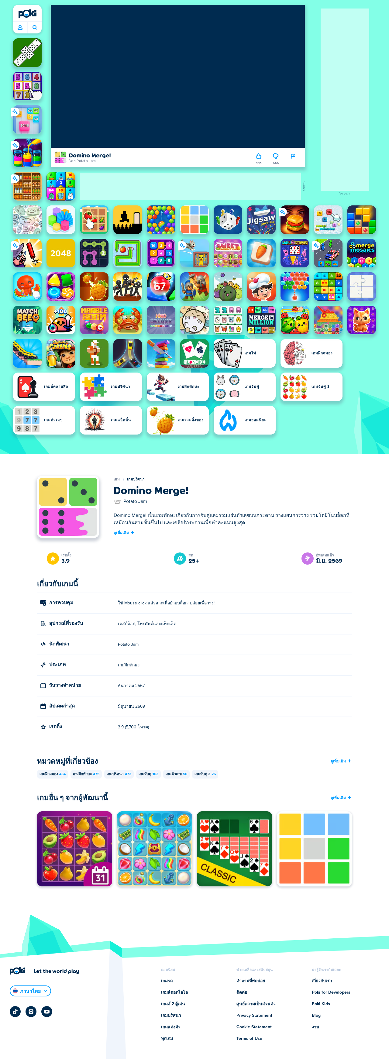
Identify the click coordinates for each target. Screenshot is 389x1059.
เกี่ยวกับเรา (322, 981)
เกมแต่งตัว (171, 1027)
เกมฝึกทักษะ (86, 774)
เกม (117, 479)
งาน (315, 1027)
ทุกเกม (167, 1039)
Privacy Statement (254, 1015)
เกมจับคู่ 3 (205, 774)
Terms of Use (249, 1039)
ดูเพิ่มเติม (121, 532)
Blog (316, 1015)
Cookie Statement (254, 1027)
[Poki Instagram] (31, 1011)
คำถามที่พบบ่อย (250, 981)
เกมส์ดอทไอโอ (174, 992)
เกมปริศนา (136, 479)
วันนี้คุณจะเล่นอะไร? (34, 27)
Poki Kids (321, 1004)
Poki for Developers (331, 992)
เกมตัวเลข (176, 774)
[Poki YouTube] (46, 1011)
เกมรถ (167, 981)
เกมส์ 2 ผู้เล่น (173, 1004)
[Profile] (20, 27)
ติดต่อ (241, 992)
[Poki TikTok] (15, 1011)
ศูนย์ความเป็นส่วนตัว (256, 1004)
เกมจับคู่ (148, 774)
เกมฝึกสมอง (53, 774)
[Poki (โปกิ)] (27, 13)
